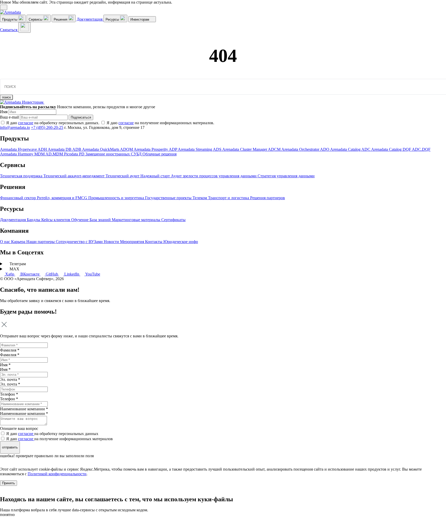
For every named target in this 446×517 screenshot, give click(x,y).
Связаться (9, 30)
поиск (6, 97)
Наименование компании (24, 413)
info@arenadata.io (15, 127)
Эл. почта (10, 384)
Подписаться (81, 117)
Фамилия (9, 355)
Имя (3, 112)
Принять (8, 483)
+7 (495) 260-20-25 (47, 127)
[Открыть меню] (24, 27)
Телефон (9, 399)
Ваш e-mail (9, 117)
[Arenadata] (10, 12)
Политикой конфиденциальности (57, 474)
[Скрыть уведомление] (3, 7)
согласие (25, 123)
